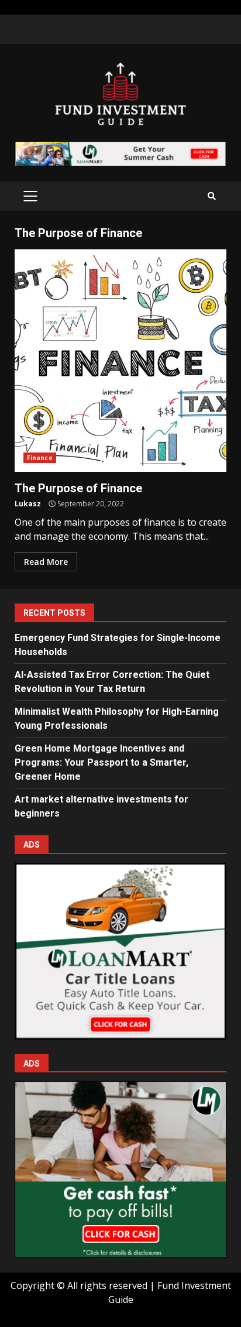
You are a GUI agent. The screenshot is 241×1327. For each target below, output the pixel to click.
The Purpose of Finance (120, 360)
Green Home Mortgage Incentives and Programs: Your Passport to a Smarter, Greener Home (101, 762)
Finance (40, 458)
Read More (46, 561)
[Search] (212, 196)
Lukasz (28, 504)
